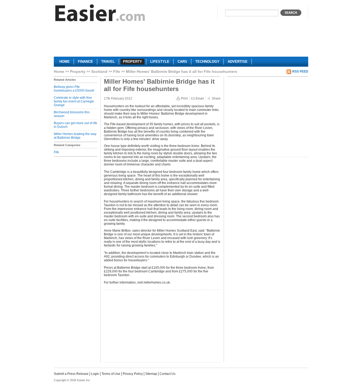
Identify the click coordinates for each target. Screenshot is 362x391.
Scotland (99, 71)
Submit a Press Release (71, 374)
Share (216, 98)
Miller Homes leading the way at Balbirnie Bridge (75, 136)
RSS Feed (300, 71)
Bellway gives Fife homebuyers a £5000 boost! (74, 88)
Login (95, 374)
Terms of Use (110, 374)
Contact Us (167, 374)
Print (184, 98)
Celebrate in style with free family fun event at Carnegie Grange (74, 101)
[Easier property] (100, 14)
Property (77, 71)
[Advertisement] (181, 41)
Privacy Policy (133, 374)
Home (59, 71)
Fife (116, 71)
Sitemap (151, 374)
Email (200, 98)
